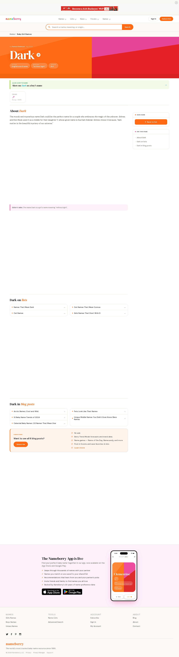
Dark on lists (142, 142)
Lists (72, 19)
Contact (136, 626)
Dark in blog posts (144, 146)
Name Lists (53, 618)
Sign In (153, 19)
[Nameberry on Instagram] (20, 634)
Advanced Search (55, 622)
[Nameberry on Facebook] (11, 634)
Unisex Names (12, 626)
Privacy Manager (39, 653)
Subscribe (166, 19)
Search (127, 27)
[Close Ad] (176, 2)
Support (50, 653)
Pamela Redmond (18, 46)
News (82, 19)
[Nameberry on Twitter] (7, 634)
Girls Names (11, 618)
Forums (94, 19)
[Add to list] (38, 55)
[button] (151, 122)
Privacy (28, 653)
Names (61, 19)
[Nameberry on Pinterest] (16, 634)
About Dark (141, 138)
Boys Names (11, 622)
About (135, 622)
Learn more (79, 448)
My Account (95, 626)
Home (12, 34)
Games (105, 19)
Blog (135, 618)
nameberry (15, 644)
